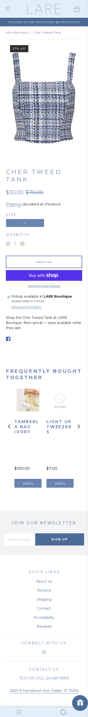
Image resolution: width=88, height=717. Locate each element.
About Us (44, 581)
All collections (17, 32)
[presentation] (9, 426)
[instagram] (44, 652)
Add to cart (28, 484)
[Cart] (76, 9)
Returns (44, 590)
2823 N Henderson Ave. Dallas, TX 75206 (44, 690)
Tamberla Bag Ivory (26, 426)
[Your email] (19, 539)
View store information (26, 307)
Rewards (44, 626)
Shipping (13, 204)
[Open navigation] (11, 9)
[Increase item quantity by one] (22, 244)
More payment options (44, 286)
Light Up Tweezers (59, 426)
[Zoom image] (44, 98)
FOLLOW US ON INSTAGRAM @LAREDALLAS (44, 22)
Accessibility (44, 617)
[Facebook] (8, 338)
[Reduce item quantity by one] (8, 244)
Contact (44, 608)
